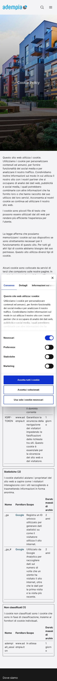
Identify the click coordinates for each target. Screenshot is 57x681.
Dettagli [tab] (23, 285)
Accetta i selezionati (28, 389)
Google (20, 514)
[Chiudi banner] (52, 278)
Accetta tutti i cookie (28, 380)
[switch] (49, 347)
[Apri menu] (50, 7)
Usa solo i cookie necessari (28, 399)
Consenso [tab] (8, 285)
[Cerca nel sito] (42, 7)
